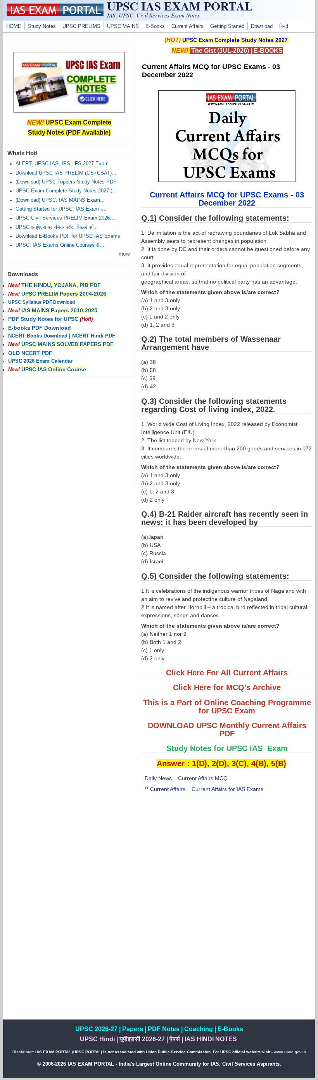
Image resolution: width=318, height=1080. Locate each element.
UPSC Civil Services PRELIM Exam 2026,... (66, 218)
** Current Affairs (165, 789)
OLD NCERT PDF (30, 353)
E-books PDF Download (39, 328)
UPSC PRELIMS (81, 26)
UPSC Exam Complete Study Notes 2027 (235, 40)
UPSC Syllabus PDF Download (41, 302)
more (124, 254)
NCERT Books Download (37, 336)
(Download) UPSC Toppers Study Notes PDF (66, 182)
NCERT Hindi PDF (93, 336)
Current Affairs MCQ (203, 778)
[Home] (55, 14)
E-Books (155, 26)
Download (262, 26)
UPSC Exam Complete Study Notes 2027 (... (66, 191)
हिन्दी (283, 26)
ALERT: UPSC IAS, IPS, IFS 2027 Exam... (64, 163)
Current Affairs (187, 26)
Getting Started (227, 26)
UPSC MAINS (123, 26)
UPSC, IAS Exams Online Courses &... (60, 245)
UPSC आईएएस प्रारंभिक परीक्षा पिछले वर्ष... (57, 227)
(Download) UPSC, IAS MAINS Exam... (60, 200)
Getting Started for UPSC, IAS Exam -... (61, 209)
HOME (13, 26)
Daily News (158, 778)
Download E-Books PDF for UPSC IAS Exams (68, 236)
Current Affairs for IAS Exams (227, 789)
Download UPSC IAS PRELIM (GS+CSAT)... (66, 173)
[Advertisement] (227, 856)
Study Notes (42, 26)
